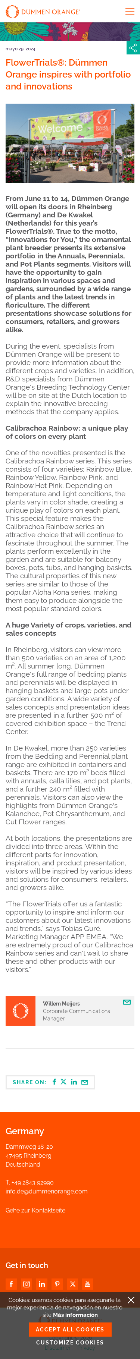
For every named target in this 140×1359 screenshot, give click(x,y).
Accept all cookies (70, 1330)
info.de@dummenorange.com (47, 1191)
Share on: (31, 1082)
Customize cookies (70, 1343)
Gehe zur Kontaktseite (35, 1210)
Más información (75, 1315)
